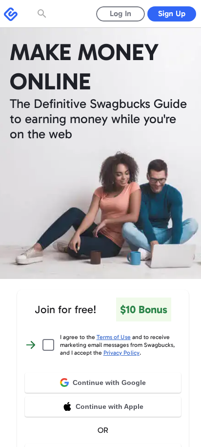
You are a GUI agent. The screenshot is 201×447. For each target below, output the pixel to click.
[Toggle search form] (43, 14)
